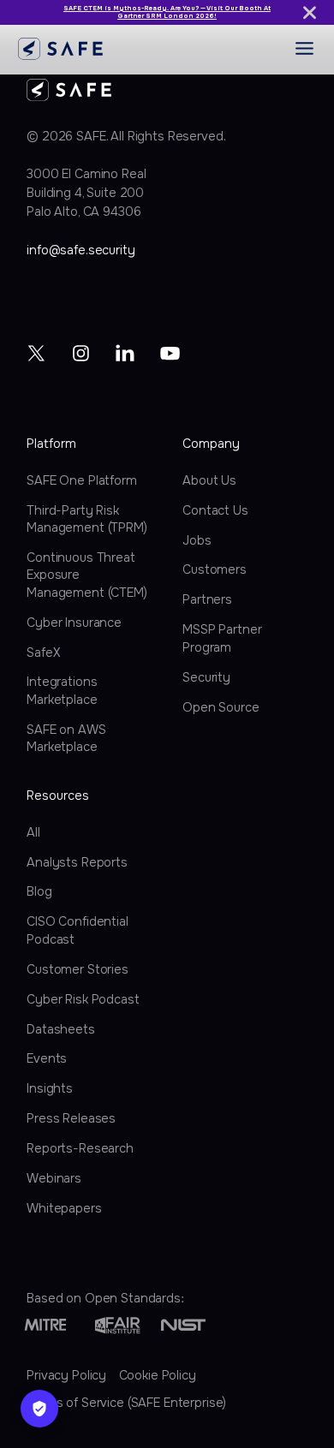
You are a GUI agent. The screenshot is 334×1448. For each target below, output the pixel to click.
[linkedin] (125, 352)
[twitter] (36, 352)
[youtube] (169, 352)
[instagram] (81, 352)
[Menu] (304, 48)
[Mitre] (46, 1325)
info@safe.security (80, 250)
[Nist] (183, 1325)
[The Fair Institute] (117, 1325)
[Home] (60, 49)
